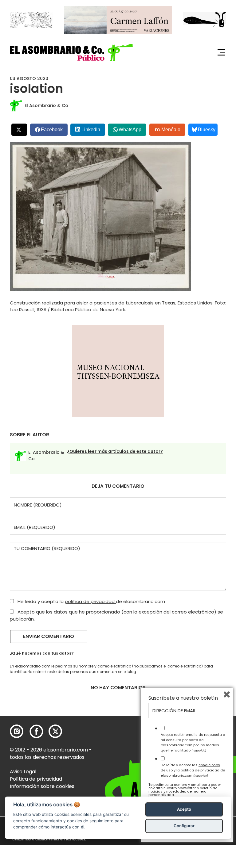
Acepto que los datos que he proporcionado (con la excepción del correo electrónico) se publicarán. (116, 615)
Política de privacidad (36, 778)
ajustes (78, 839)
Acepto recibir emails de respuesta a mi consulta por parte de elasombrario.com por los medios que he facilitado (193, 742)
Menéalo (170, 129)
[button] (71, 52)
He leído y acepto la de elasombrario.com (90, 601)
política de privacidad (90, 601)
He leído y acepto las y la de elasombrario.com (193, 770)
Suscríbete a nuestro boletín (183, 698)
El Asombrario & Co (46, 105)
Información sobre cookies (42, 786)
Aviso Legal (23, 771)
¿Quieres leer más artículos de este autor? (115, 451)
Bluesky (206, 129)
